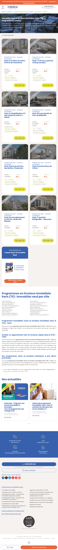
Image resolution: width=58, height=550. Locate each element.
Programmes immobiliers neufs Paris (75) (15, 371)
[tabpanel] (15, 402)
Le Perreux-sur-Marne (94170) (37, 303)
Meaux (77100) (5, 312)
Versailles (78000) (34, 312)
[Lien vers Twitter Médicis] (6, 477)
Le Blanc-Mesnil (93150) (7, 303)
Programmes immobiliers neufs (12, 487)
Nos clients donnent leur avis (11, 514)
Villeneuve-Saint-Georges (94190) (38, 315)
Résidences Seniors (35, 504)
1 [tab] (28, 423)
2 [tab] (29, 423)
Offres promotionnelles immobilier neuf (41, 492)
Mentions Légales (7, 538)
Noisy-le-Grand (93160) (7, 307)
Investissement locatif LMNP (10, 504)
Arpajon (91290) (34, 313)
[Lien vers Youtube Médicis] (13, 477)
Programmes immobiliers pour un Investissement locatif (39, 495)
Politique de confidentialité (19, 538)
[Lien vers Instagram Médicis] (16, 477)
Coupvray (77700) (6, 310)
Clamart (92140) (6, 301)
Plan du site (39, 538)
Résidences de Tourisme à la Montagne (41, 502)
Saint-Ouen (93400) (7, 304)
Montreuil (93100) (34, 307)
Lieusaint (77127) (6, 309)
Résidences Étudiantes (36, 507)
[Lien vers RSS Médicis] (19, 477)
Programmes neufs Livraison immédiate (41, 500)
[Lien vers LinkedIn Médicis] (9, 477)
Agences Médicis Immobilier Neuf (13, 511)
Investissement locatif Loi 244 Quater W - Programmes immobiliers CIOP (14, 506)
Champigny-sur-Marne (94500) (38, 310)
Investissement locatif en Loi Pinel (12, 492)
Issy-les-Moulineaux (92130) (9, 313)
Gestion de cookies (31, 538)
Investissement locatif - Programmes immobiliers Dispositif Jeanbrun (13, 495)
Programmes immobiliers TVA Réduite (41, 498)
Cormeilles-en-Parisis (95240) (9, 306)
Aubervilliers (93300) (35, 304)
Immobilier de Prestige (8, 490)
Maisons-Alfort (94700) (35, 309)
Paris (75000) (33, 301)
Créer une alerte (9, 35)
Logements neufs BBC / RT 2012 (39, 490)
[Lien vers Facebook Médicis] (3, 477)
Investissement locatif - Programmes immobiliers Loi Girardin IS (13, 498)
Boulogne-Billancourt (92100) (9, 315)
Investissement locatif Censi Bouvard (13, 501)
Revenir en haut (29, 542)
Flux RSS (53, 538)
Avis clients (46, 538)
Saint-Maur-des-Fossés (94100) (38, 306)
